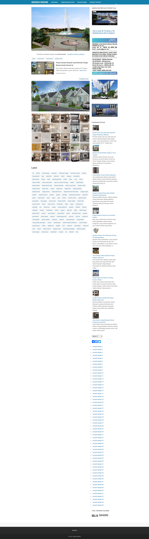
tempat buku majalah (68, 228)
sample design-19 (98, 399)
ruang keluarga (70, 219)
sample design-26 (98, 420)
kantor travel (51, 204)
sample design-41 (98, 464)
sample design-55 (98, 505)
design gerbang (77, 188)
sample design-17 (98, 393)
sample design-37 (98, 452)
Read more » (83, 70)
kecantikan (60, 204)
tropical (61, 232)
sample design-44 (98, 473)
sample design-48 (98, 484)
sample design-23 (98, 411)
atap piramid (35, 176)
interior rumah (72, 198)
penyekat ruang (76, 213)
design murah (84, 191)
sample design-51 (98, 493)
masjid (54, 207)
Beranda (74, 530)
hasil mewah (41, 58)
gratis (33, 58)
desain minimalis (58, 185)
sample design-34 (98, 443)
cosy (75, 179)
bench (62, 176)
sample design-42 (98, 467)
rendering (54, 219)
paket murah (35, 213)
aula (43, 176)
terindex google (81, 228)
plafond (52, 216)
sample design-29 (98, 429)
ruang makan (80, 219)
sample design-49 (98, 487)
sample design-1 (98, 346)
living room (47, 207)
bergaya (69, 176)
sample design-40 (98, 461)
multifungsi (49, 210)
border (43, 179)
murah (56, 210)
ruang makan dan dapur (38, 222)
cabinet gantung (56, 179)
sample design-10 (98, 373)
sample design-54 (98, 502)
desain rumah (81, 185)
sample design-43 (98, 470)
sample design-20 (98, 402)
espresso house (43, 194)
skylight (58, 225)
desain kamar (36, 185)
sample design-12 (98, 379)
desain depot (79, 182)
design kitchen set (56, 191)
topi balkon (54, 232)
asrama (84, 173)
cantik (65, 179)
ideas (48, 198)
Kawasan (54, 173)
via (66, 232)
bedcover (56, 176)
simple (43, 225)
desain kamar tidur (47, 185)
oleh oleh (69, 210)
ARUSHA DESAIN (39, 2)
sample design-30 (98, 432)
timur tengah (35, 232)
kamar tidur (81, 201)
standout (69, 225)
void (77, 232)
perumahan (35, 216)
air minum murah (75, 173)
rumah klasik (57, 222)
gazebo (58, 194)
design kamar (46, 191)
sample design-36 (98, 449)
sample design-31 (98, 434)
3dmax (38, 173)
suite (33, 228)
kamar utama (36, 204)
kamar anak (52, 201)
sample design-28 (98, 426)
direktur (34, 194)
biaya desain (35, 179)
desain (72, 182)
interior (64, 198)
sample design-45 (98, 476)
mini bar (84, 207)
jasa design (44, 201)
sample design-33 (98, 440)
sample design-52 (98, 496)
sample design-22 (98, 408)
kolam (71, 204)
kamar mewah (62, 201)
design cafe (68, 188)
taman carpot (47, 228)
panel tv (44, 213)
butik (48, 179)
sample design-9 (98, 370)
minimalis (35, 210)
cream (81, 179)
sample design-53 (98, 499)
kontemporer (79, 204)
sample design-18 (98, 396)
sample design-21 (98, 405)
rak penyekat (35, 219)
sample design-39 (98, 458)
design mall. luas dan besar (71, 191)
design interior (36, 191)
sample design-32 (98, 437)
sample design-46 (98, 479)
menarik (71, 207)
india (58, 198)
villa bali (71, 232)
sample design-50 (98, 490)
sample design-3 (98, 352)
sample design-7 (98, 364)
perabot (85, 213)
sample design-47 (98, 481)
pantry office (60, 213)
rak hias (78, 216)
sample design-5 (98, 358)
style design (77, 225)
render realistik (45, 219)
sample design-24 (98, 414)
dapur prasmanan (47, 182)
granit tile (85, 194)
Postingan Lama (83, 79)
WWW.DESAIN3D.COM (67, 2)
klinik (66, 204)
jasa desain (35, 201)
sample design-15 (98, 387)
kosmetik (34, 207)
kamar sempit (71, 201)
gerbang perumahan (74, 194)
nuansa (63, 210)
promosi (71, 216)
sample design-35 (98, 446)
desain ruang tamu (71, 185)
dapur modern (36, 182)
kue (40, 207)
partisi (68, 213)
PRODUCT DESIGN (95, 2)
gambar (52, 194)
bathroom (49, 176)
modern (42, 210)
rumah (49, 222)
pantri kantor (51, 213)
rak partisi (85, 216)
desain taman (36, 188)
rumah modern (83, 222)
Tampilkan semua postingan (75, 54)
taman (39, 228)
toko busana (45, 232)
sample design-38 (98, 455)
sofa (63, 225)
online (75, 210)
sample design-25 (98, 417)
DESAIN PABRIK (82, 2)
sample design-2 (98, 349)
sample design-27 (98, 423)
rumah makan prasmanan (70, 222)
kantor (44, 204)
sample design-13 (98, 382)
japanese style (82, 198)
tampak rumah (58, 58)
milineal (78, 207)
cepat (70, 179)
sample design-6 (98, 361)
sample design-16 (98, 390)
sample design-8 (98, 367)
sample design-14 (98, 385)
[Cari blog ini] (117, 4)
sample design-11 (98, 376)
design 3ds (59, 188)
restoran (61, 219)
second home (36, 225)
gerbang (64, 194)
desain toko (45, 188)
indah (53, 198)
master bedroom (62, 207)
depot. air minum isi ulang (61, 182)
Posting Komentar (61, 73)
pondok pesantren (62, 216)
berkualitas (76, 176)
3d (33, 173)
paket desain (83, 210)
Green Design (45, 173)
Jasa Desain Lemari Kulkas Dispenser (104, 175)
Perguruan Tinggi (63, 173)
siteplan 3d (51, 225)
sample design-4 (98, 355)
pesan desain (49, 58)
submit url (85, 225)
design (52, 188)
